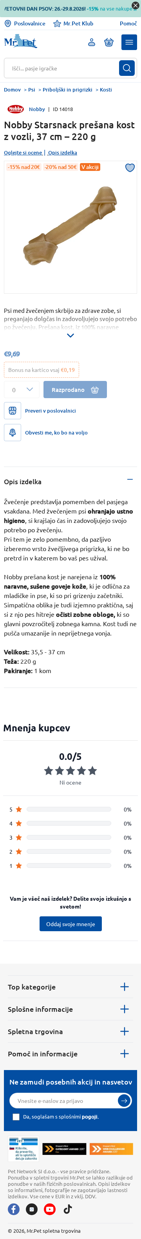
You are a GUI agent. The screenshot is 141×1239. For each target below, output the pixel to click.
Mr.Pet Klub (78, 23)
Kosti (106, 89)
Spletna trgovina (35, 1031)
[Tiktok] (68, 1209)
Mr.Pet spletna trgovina (54, 1230)
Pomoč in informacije (43, 1053)
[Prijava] (124, 1100)
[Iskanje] (127, 68)
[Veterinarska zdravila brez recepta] (23, 1149)
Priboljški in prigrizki (67, 89)
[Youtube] (50, 1209)
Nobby (37, 109)
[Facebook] (14, 1209)
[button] (129, 42)
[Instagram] (32, 1209)
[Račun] (91, 42)
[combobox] (65, 68)
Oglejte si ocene (23, 152)
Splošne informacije (40, 1008)
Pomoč (128, 23)
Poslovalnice (29, 23)
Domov (12, 89)
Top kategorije (32, 986)
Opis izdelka (62, 152)
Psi (31, 89)
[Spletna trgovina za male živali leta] (64, 1149)
